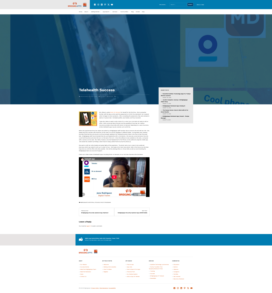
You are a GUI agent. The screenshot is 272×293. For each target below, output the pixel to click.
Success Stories (93, 96)
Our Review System (132, 274)
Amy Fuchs (110, 96)
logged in (88, 226)
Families (176, 274)
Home (80, 11)
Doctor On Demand (115, 112)
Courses (152, 273)
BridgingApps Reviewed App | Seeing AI (174, 106)
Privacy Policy (95, 288)
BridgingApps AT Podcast (157, 276)
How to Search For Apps (133, 269)
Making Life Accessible (110, 267)
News (81, 274)
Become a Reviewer (179, 279)
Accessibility (112, 288)
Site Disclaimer (104, 288)
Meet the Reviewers (85, 271)
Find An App (130, 264)
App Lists (129, 267)
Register (106, 271)
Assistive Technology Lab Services (159, 264)
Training (152, 271)
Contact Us (83, 276)
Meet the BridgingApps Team (88, 269)
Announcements (84, 96)
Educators (176, 264)
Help (202, 4)
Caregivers (176, 271)
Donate (138, 11)
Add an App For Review (133, 276)
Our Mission (83, 264)
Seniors (176, 267)
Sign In (198, 4)
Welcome (106, 264)
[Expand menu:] (88, 11)
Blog (132, 11)
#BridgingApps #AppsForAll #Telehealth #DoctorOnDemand (96, 202)
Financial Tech (131, 271)
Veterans (176, 269)
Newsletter (153, 278)
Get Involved (177, 276)
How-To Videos (108, 269)
